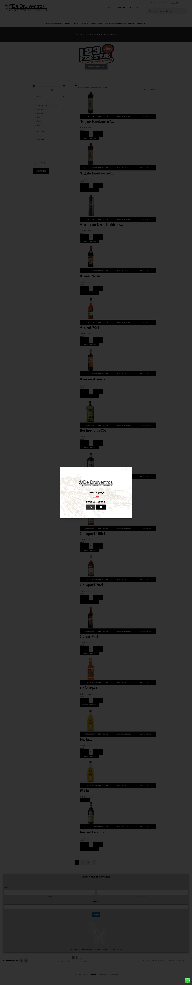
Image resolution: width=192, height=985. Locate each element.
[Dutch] (94, 496)
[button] (90, 507)
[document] (96, 492)
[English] (97, 496)
